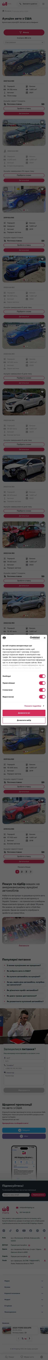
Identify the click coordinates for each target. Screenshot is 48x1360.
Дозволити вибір (24, 720)
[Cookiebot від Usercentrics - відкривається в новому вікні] (30, 637)
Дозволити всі (24, 713)
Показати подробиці (32, 706)
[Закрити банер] (44, 638)
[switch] (42, 683)
